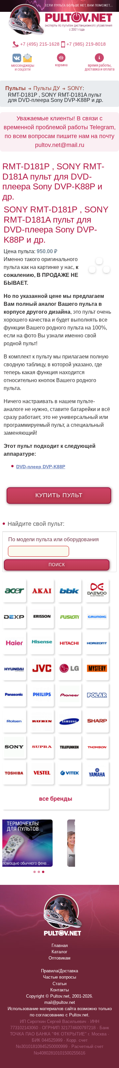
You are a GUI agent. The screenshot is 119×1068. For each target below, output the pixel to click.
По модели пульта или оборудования (53, 539)
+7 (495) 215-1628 (40, 44)
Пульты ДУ (46, 88)
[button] (22, 62)
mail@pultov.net (59, 1002)
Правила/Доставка (59, 970)
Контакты (59, 989)
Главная (60, 945)
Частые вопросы (59, 977)
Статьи (59, 983)
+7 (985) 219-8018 (86, 44)
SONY (75, 88)
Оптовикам (59, 958)
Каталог (59, 951)
